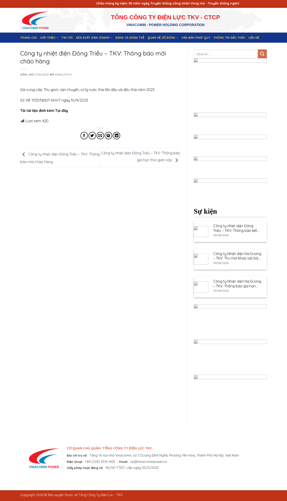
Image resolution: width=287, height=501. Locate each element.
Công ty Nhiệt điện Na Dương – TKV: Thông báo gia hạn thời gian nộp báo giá (237, 283)
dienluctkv (63, 74)
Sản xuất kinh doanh (92, 37)
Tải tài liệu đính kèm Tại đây (44, 110)
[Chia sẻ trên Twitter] (92, 135)
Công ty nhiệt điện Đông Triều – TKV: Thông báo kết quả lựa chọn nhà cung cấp (236, 228)
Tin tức (67, 37)
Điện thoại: (75, 461)
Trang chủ (28, 37)
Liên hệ (253, 37)
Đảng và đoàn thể (129, 37)
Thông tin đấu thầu (229, 37)
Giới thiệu (47, 37)
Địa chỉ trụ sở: (77, 455)
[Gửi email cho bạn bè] (100, 135)
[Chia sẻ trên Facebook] (84, 135)
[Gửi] (262, 53)
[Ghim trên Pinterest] (108, 135)
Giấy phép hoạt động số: (85, 468)
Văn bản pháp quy (195, 37)
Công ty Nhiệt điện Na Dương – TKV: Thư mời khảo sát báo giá (237, 256)
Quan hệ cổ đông (161, 37)
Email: (123, 461)
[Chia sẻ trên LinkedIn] (116, 135)
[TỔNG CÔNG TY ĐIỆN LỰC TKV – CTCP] (38, 20)
